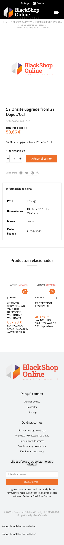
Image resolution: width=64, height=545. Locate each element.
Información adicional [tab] (19, 188)
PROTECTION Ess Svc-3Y (43, 305)
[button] (25, 291)
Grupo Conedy (24, 515)
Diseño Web (40, 515)
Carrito (40, 3)
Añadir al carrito (41, 158)
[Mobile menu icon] (56, 12)
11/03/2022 (34, 231)
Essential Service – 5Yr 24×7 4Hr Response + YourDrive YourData (16, 311)
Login (27, 3)
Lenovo (30, 221)
